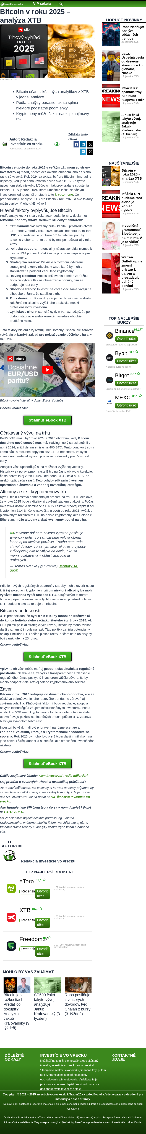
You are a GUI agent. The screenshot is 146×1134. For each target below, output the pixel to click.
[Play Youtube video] (47, 370)
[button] (42, 3)
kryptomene (64, 194)
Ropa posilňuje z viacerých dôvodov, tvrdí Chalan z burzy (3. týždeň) (77, 1004)
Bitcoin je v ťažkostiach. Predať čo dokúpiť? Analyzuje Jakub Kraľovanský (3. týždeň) (17, 1011)
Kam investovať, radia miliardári (63, 775)
